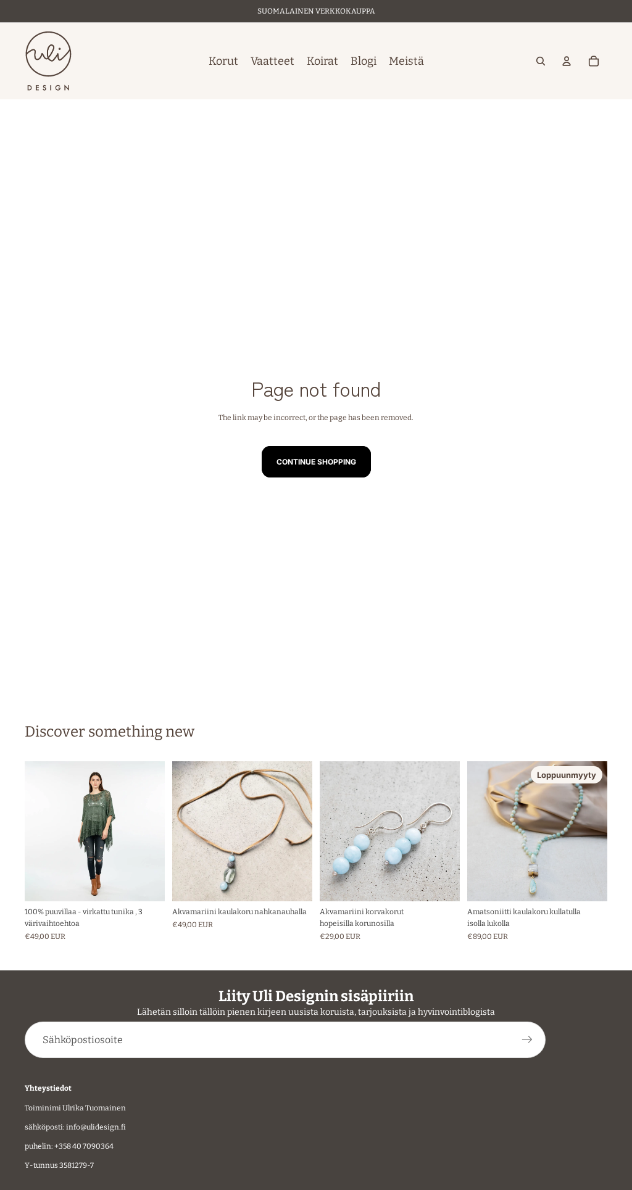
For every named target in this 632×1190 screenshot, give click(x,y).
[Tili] (566, 61)
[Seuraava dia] (151, 831)
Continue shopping (316, 461)
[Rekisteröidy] (527, 1040)
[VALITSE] (146, 882)
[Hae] (540, 61)
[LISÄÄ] (293, 882)
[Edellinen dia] (38, 831)
